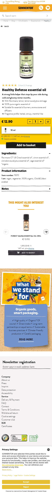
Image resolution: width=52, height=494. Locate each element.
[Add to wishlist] (47, 121)
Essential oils (35, 21)
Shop (13, 21)
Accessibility (7, 393)
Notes (26, 188)
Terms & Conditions (11, 409)
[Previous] (6, 232)
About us (6, 380)
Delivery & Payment (10, 399)
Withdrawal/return (10, 413)
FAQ (4, 403)
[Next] (46, 232)
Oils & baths (23, 21)
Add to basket (26, 145)
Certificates (7, 426)
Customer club (8, 419)
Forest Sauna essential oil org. (26, 236)
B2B (4, 423)
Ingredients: (26, 153)
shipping (27, 136)
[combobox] (23, 15)
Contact (5, 406)
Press (4, 383)
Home (6, 21)
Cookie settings (8, 416)
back (6, 26)
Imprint (5, 386)
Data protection (9, 390)
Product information (26, 171)
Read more (26, 339)
